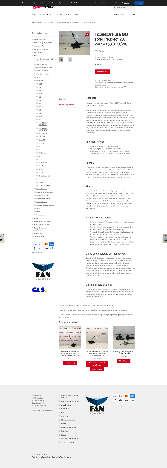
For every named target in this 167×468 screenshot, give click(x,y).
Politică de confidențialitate (70, 401)
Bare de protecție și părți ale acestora (44, 60)
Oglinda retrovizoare (43, 199)
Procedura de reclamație (69, 438)
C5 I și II (41, 166)
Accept (139, 3)
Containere (38, 52)
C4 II (40, 159)
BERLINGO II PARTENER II (43, 129)
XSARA (41, 182)
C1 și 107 (42, 140)
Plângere (64, 431)
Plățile (63, 435)
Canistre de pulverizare (44, 67)
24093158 (103, 87)
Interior (36, 218)
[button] (87, 34)
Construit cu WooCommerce (61, 457)
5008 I (41, 116)
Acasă (34, 14)
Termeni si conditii (46, 14)
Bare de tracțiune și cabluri (43, 43)
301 (40, 97)
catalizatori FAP (39, 46)
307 (40, 100)
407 (40, 113)
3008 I (41, 93)
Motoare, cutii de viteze (42, 221)
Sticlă (38, 208)
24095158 (117, 87)
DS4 (40, 179)
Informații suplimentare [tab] (67, 105)
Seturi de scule (39, 236)
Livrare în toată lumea (68, 427)
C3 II (40, 146)
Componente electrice (114, 83)
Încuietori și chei (100, 85)
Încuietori (51, 22)
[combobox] (124, 7)
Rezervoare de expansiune (45, 205)
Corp (45, 22)
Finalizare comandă (68, 420)
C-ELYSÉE (42, 137)
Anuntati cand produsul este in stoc (97, 364)
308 (40, 103)
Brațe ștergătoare (42, 64)
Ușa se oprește (41, 215)
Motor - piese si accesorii (42, 225)
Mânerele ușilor (41, 189)
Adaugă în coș (102, 71)
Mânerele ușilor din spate (44, 192)
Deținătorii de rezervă (43, 74)
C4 (39, 156)
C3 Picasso (42, 153)
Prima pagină (38, 22)
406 (40, 110)
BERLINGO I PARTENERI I (43, 124)
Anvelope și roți (39, 39)
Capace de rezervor (42, 71)
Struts (38, 212)
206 (40, 87)
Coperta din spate (44, 176)
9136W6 (123, 87)
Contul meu (65, 408)
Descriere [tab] (62, 99)
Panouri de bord (41, 202)
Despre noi (65, 416)
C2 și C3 (41, 143)
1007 (40, 84)
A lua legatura (66, 405)
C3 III (40, 150)
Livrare (76, 14)
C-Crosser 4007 (44, 133)
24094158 (110, 87)
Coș (62, 412)
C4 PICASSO (43, 163)
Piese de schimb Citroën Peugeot (69, 396)
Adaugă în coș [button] (70, 363)
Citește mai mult (97, 369)
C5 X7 (40, 169)
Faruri (38, 77)
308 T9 (41, 106)
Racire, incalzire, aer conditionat (41, 229)
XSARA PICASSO (44, 185)
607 (40, 120)
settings (126, 3)
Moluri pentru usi (42, 195)
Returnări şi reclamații (63, 14)
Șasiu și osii (38, 233)
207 (56, 22)
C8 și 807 (42, 172)
